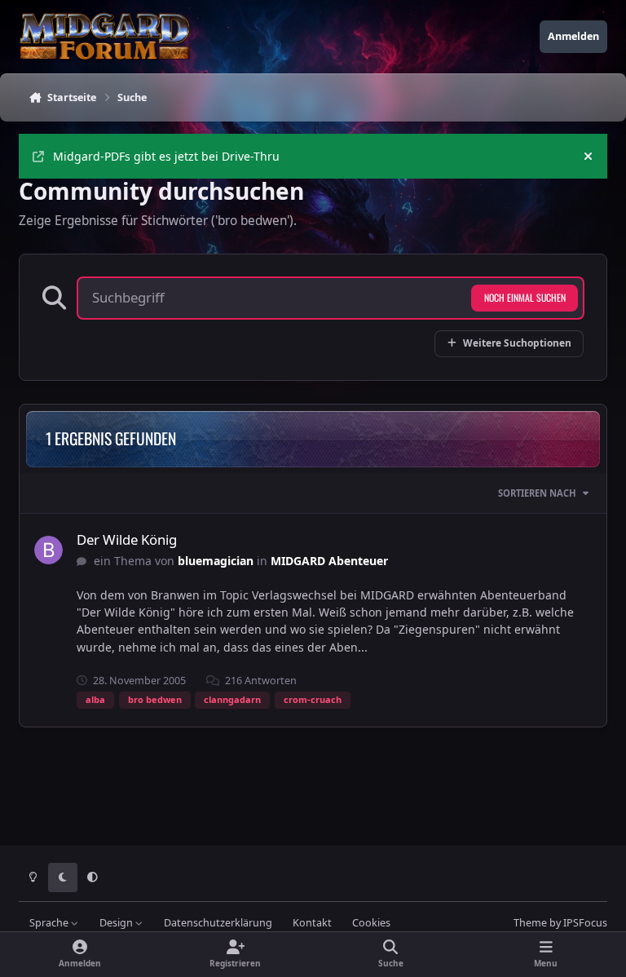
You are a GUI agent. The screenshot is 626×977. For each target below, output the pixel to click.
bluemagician (215, 560)
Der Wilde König (127, 539)
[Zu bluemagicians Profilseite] (48, 550)
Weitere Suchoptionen (517, 342)
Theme (530, 923)
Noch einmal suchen (525, 297)
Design (117, 923)
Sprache (50, 923)
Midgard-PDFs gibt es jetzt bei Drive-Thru (166, 156)
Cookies (371, 923)
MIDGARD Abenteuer (329, 560)
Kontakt (312, 923)
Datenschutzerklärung (218, 923)
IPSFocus (585, 923)
